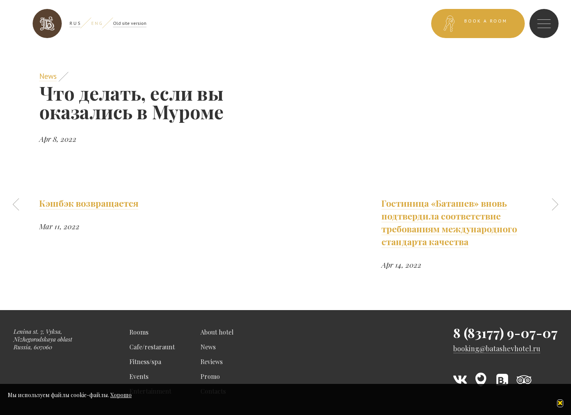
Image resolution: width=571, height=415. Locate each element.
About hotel (216, 332)
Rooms (138, 332)
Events (138, 376)
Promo (210, 376)
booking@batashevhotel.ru (496, 348)
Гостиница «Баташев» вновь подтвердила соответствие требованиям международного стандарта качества (449, 222)
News (48, 76)
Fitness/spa (145, 361)
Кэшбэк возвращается (88, 203)
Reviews (211, 361)
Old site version (129, 23)
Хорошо (121, 395)
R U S (75, 23)
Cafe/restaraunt (152, 347)
